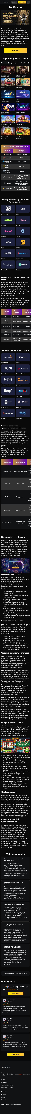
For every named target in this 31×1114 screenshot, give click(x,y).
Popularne (4, 62)
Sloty (25, 62)
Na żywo (11, 62)
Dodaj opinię (15, 993)
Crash (18, 62)
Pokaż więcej (15, 1054)
